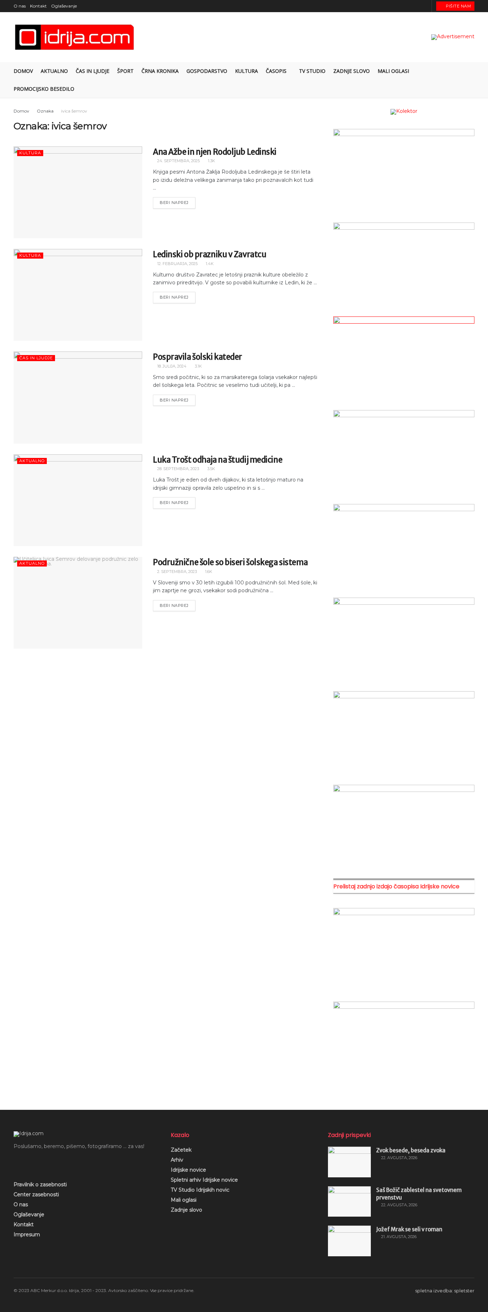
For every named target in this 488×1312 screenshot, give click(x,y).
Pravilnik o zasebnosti (40, 1184)
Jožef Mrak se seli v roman (409, 1229)
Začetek (181, 1150)
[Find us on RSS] (425, 6)
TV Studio (312, 71)
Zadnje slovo (351, 71)
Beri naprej (177, 201)
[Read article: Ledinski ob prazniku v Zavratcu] (78, 295)
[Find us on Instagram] (407, 6)
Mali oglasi (393, 71)
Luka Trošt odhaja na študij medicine (217, 460)
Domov (23, 71)
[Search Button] (471, 80)
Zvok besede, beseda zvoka (410, 1150)
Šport (125, 71)
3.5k (210, 468)
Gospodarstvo (206, 71)
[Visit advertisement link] (452, 37)
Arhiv (177, 1160)
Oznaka (45, 111)
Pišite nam (458, 6)
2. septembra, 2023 (176, 571)
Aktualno (54, 71)
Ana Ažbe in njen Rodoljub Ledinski (215, 152)
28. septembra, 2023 (177, 468)
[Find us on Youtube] (416, 6)
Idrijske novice (188, 1170)
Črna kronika (160, 71)
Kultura (246, 71)
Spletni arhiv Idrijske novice (204, 1180)
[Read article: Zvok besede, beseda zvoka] (349, 1162)
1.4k (209, 263)
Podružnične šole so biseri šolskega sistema (230, 562)
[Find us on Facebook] (398, 6)
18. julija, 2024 (171, 366)
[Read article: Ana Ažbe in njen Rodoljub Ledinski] (78, 192)
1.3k (211, 160)
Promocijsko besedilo (44, 88)
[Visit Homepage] (75, 37)
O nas (20, 6)
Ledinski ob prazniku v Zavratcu (209, 254)
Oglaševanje (64, 6)
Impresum (27, 1234)
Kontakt (38, 6)
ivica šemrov (74, 111)
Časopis (276, 71)
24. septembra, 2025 (178, 160)
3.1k (198, 366)
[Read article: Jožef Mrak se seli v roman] (349, 1241)
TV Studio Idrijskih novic (200, 1190)
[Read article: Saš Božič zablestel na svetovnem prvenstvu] (349, 1201)
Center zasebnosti (36, 1194)
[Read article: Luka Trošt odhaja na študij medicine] (78, 500)
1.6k (208, 571)
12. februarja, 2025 (177, 263)
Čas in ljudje (92, 71)
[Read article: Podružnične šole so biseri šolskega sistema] (78, 603)
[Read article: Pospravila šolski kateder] (78, 397)
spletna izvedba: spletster (444, 1290)
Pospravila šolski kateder (197, 357)
